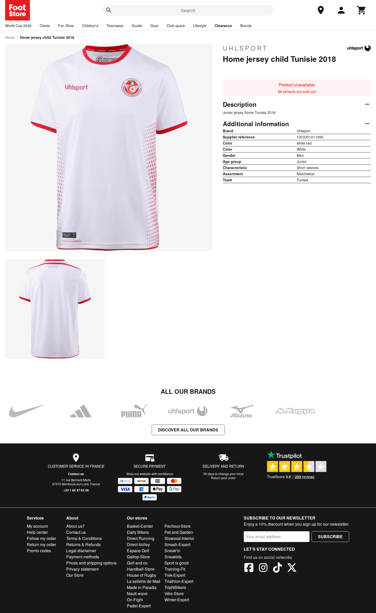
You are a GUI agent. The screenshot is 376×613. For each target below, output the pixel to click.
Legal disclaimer (81, 550)
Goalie (137, 25)
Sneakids (173, 557)
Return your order (223, 478)
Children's (90, 25)
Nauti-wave (137, 593)
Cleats (45, 25)
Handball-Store (140, 569)
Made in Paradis (142, 587)
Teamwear (115, 25)
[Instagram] (263, 568)
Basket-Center (140, 526)
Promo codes (39, 550)
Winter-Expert (176, 600)
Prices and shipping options (91, 563)
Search (188, 10)
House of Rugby (141, 575)
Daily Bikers (138, 532)
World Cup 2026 (18, 25)
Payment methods (82, 557)
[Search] (108, 10)
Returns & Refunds (83, 544)
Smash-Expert (177, 544)
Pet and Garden (178, 532)
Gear (154, 25)
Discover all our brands (188, 430)
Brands (246, 25)
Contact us (76, 474)
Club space (176, 25)
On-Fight (135, 600)
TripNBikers (175, 587)
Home (10, 37)
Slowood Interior (179, 538)
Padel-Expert (139, 606)
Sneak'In (172, 550)
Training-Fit (174, 569)
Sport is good (176, 563)
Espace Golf (138, 550)
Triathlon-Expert (178, 581)
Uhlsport (245, 48)
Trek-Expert (174, 575)
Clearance (223, 25)
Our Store (75, 575)
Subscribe (330, 536)
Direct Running (140, 538)
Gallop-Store (138, 557)
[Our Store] (321, 10)
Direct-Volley (138, 544)
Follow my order (41, 538)
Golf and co (137, 563)
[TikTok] (277, 568)
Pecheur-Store (177, 526)
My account (37, 526)
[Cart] (362, 10)
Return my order (41, 544)
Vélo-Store (174, 593)
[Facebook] (249, 568)
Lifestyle (199, 25)
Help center (37, 532)
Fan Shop (66, 25)
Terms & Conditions (84, 538)
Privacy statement (82, 569)
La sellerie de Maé (143, 581)
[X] (292, 568)
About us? (75, 526)
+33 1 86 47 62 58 (76, 490)
